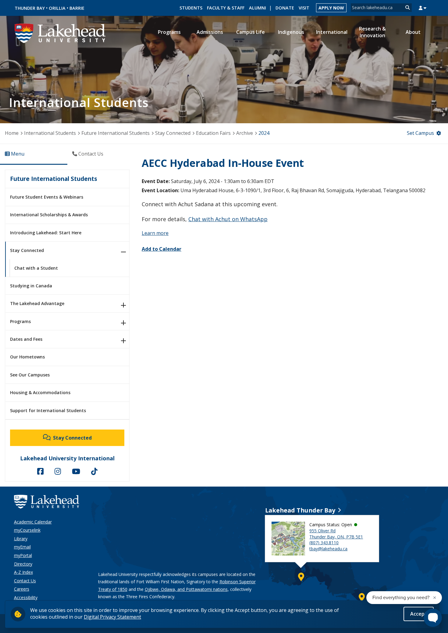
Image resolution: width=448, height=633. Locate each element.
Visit (304, 8)
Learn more (155, 233)
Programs (20, 321)
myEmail (22, 547)
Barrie (76, 8)
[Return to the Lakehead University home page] (60, 32)
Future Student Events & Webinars (46, 197)
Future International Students (115, 133)
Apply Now (331, 8)
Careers (21, 589)
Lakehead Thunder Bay (300, 510)
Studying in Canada (31, 286)
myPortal (23, 555)
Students (191, 8)
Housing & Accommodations (40, 392)
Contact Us (25, 581)
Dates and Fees (26, 339)
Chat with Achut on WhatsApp (228, 219)
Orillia (57, 8)
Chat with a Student (36, 268)
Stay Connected (172, 133)
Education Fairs (213, 133)
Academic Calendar (33, 522)
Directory (23, 564)
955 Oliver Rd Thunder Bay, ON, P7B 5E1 (336, 534)
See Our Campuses (30, 375)
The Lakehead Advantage (37, 303)
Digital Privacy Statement (112, 616)
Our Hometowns (27, 357)
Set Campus (420, 133)
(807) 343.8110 (324, 542)
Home (12, 133)
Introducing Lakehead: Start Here (45, 233)
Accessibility (25, 597)
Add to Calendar (161, 249)
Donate (285, 8)
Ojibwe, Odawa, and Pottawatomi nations (186, 589)
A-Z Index (23, 572)
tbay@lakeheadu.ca (328, 549)
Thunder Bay (30, 8)
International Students (50, 133)
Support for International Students (48, 410)
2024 (263, 133)
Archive (244, 133)
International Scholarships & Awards (49, 215)
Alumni (257, 8)
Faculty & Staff (225, 8)
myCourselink (27, 530)
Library (20, 538)
